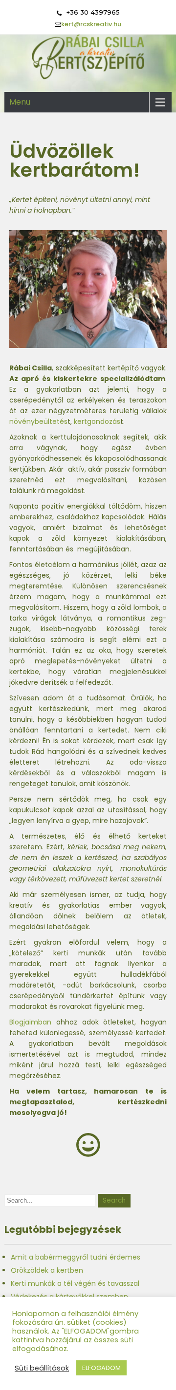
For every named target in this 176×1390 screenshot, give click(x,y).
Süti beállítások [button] (42, 1368)
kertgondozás (97, 421)
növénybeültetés (38, 421)
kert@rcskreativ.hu (91, 24)
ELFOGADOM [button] (101, 1367)
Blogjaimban (30, 1022)
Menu (19, 102)
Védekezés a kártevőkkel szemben (69, 1296)
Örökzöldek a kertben (47, 1270)
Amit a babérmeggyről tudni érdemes (75, 1257)
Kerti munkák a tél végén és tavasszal (75, 1283)
